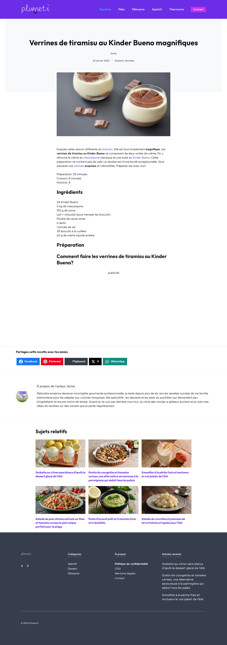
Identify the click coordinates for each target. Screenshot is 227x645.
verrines (79, 166)
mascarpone (91, 157)
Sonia (113, 53)
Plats (121, 9)
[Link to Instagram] (28, 566)
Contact (198, 9)
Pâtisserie (138, 9)
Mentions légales (125, 573)
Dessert (72, 568)
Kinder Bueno (141, 157)
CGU (118, 568)
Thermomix (176, 9)
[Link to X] (22, 566)
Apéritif (157, 9)
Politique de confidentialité (131, 563)
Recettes (105, 9)
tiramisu (107, 149)
